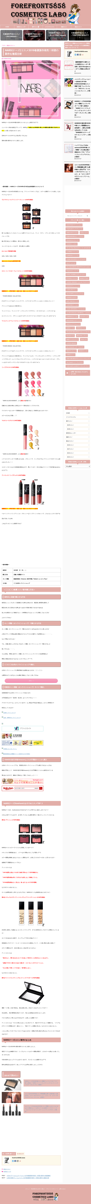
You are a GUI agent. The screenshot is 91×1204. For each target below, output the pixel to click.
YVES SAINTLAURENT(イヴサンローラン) (77, 366)
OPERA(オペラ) (81, 328)
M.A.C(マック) (84, 316)
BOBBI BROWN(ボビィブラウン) (74, 236)
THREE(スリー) (70, 354)
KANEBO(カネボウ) (71, 297)
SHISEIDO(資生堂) (71, 343)
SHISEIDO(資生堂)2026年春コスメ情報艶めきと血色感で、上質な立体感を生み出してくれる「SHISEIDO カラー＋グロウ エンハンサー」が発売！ (83, 130)
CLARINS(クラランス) (72, 251)
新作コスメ (35, 27)
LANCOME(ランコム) (72, 305)
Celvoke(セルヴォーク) (72, 240)
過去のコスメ (78, 27)
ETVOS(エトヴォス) (71, 278)
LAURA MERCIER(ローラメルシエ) (75, 309)
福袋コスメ (64, 27)
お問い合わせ (62, 1189)
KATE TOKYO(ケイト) (72, 301)
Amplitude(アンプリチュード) (74, 228)
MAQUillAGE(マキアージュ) (73, 320)
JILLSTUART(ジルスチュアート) (74, 293)
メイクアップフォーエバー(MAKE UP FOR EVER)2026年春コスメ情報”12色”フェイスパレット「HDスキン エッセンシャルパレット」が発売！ (82, 86)
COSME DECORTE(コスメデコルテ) (75, 259)
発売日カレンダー (21, 27)
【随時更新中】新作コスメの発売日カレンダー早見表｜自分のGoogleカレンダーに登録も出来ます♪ (83, 66)
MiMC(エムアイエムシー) (73, 324)
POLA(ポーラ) (70, 335)
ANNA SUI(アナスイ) (72, 232)
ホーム (27, 1189)
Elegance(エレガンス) (72, 270)
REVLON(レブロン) (82, 335)
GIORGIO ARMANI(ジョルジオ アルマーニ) (77, 282)
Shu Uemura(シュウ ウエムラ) (74, 347)
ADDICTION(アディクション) (74, 225)
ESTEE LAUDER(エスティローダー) (75, 274)
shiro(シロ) (84, 339)
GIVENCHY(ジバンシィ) (72, 286)
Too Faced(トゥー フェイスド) (74, 362)
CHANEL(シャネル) (71, 244)
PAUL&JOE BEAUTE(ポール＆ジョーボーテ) (78, 331)
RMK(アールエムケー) (72, 339)
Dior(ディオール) (70, 263)
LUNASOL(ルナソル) (71, 316)
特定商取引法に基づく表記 (37, 1189)
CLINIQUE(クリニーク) (72, 255)
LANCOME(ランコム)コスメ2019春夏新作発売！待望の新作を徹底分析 (28, 1178)
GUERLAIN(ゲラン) (71, 290)
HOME (7, 27)
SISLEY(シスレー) (71, 351)
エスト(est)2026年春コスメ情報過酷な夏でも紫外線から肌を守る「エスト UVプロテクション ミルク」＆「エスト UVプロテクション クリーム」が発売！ (41, 1095)
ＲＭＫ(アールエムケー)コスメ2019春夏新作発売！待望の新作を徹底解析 (29, 1175)
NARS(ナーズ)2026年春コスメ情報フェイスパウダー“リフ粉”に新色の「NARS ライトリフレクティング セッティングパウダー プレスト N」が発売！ (41, 1082)
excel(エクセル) (84, 278)
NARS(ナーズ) (7, 1171)
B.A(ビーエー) (84, 232)
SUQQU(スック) (83, 351)
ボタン (31, 680)
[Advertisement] (31, 162)
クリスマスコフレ (49, 27)
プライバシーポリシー (51, 1189)
